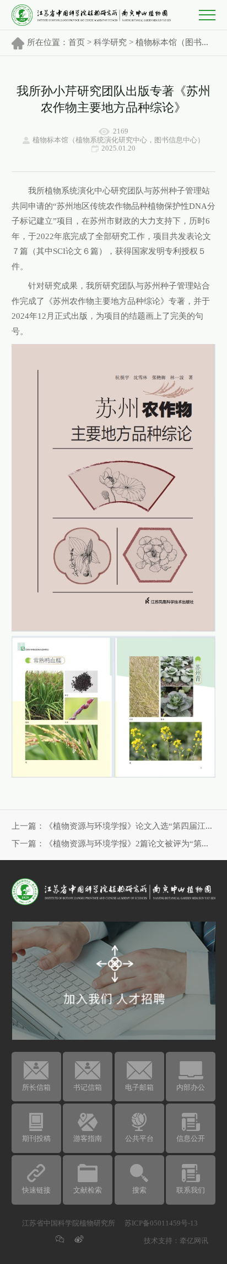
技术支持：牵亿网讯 (176, 1241)
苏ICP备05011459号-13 (161, 1223)
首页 (76, 42)
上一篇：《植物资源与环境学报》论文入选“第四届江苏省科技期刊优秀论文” (114, 826)
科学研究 (110, 42)
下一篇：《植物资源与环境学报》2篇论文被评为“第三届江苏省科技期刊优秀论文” (114, 844)
